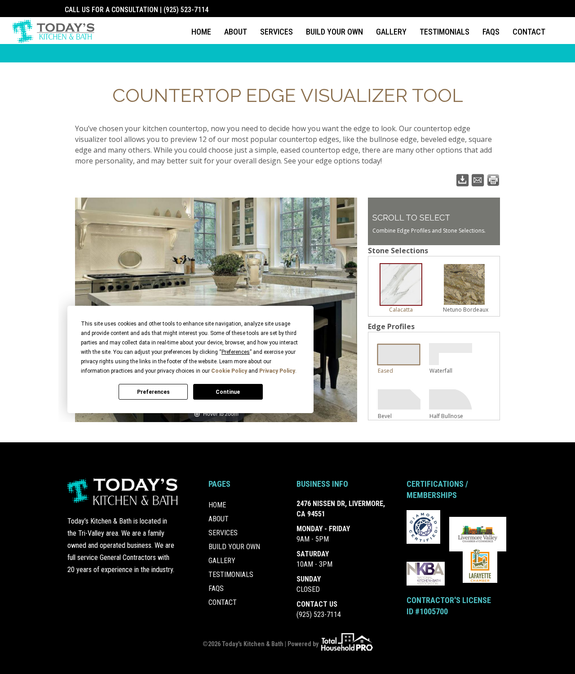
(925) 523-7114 (318, 614)
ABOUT (235, 31)
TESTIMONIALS (444, 31)
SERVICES (276, 31)
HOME (201, 31)
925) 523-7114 (187, 9)
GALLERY (391, 31)
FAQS (491, 31)
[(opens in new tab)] (423, 526)
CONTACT (529, 31)
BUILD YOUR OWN (334, 31)
